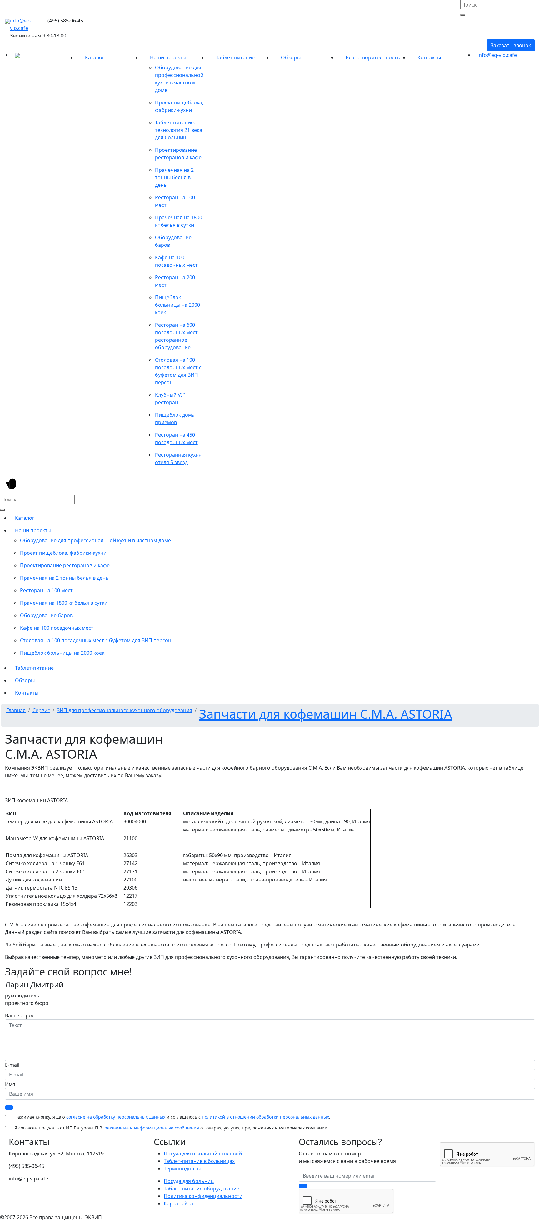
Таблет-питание (235, 57)
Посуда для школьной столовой (203, 1153)
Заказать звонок (511, 45)
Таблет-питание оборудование (201, 1188)
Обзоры (291, 57)
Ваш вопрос (19, 1015)
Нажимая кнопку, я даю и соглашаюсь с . (172, 1117)
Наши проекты (168, 57)
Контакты (429, 57)
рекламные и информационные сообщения (151, 1128)
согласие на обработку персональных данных (115, 1117)
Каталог (94, 57)
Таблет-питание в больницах (199, 1161)
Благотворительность (373, 57)
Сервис (41, 710)
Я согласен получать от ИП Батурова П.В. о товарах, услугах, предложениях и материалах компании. (171, 1128)
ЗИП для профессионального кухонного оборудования (124, 710)
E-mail (12, 1064)
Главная (16, 710)
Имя (10, 1084)
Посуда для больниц (189, 1181)
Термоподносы (182, 1168)
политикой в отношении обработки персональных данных (265, 1117)
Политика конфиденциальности (203, 1196)
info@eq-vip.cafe (497, 55)
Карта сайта (178, 1203)
